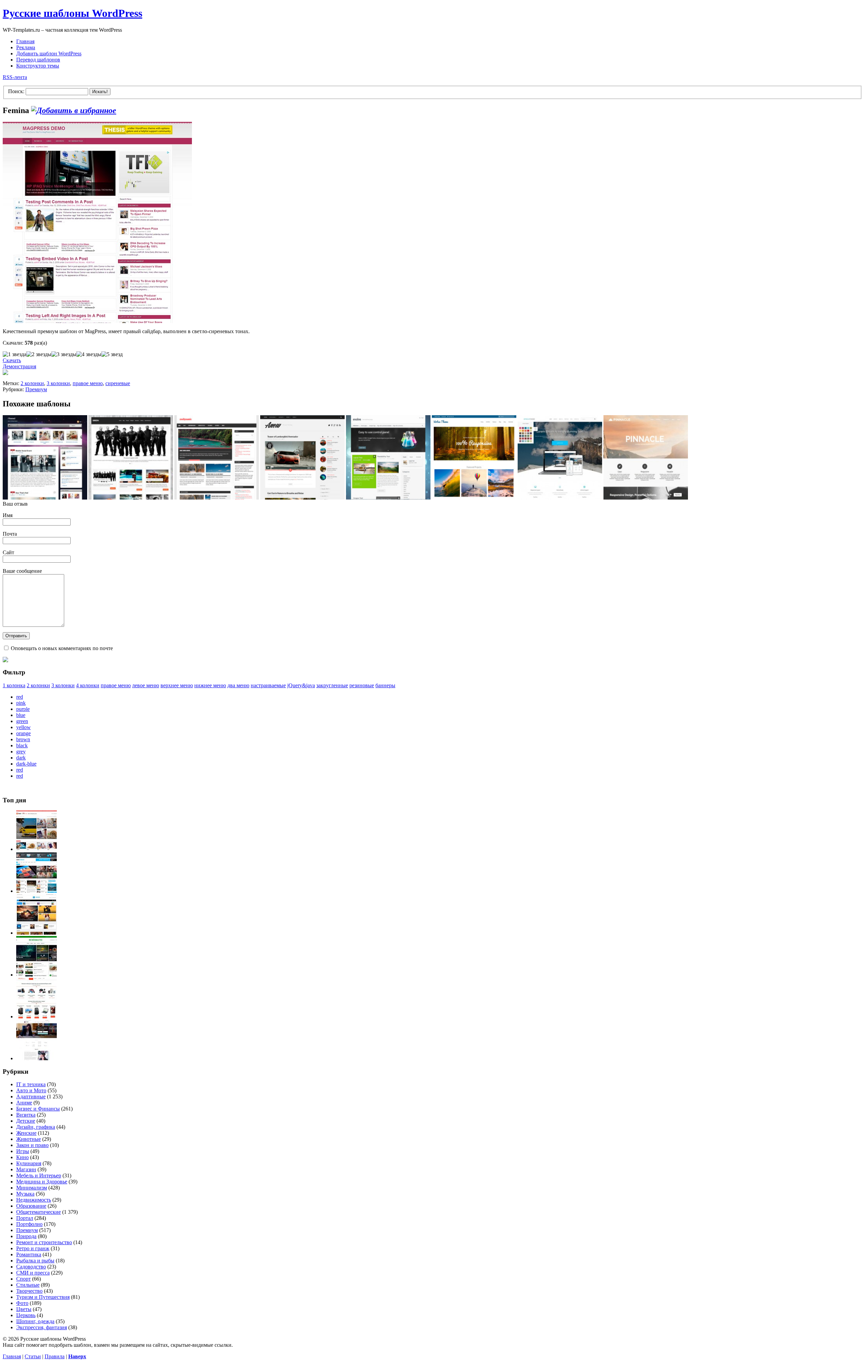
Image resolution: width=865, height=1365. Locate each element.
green (22, 721)
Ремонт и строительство (44, 1242)
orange (23, 733)
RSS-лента (15, 77)
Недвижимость (33, 1200)
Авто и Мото (31, 1090)
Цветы (23, 1309)
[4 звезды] (88, 354)
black (22, 745)
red (19, 697)
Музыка (25, 1194)
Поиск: (16, 91)
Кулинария (28, 1163)
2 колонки (32, 383)
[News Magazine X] (36, 849)
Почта (10, 534)
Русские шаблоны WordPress (72, 13)
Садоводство (31, 1266)
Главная (25, 41)
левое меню (145, 685)
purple (23, 709)
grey (21, 751)
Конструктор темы (37, 66)
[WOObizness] (36, 1016)
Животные (28, 1139)
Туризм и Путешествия (43, 1297)
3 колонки (58, 383)
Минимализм (31, 1187)
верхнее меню (176, 685)
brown (23, 739)
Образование (31, 1206)
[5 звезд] (112, 354)
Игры (22, 1151)
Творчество (29, 1291)
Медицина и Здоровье (41, 1181)
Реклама (25, 47)
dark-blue (26, 764)
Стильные (28, 1285)
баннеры (385, 685)
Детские (25, 1121)
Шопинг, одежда (35, 1321)
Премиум (36, 389)
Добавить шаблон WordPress (48, 53)
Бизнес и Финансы (38, 1109)
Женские (26, 1133)
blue (20, 715)
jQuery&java (301, 685)
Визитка (25, 1115)
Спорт (23, 1279)
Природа (26, 1236)
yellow (23, 727)
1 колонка (14, 685)
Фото (22, 1303)
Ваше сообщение (22, 571)
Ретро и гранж (32, 1248)
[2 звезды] (38, 354)
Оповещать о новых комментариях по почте (62, 648)
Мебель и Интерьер (38, 1175)
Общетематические (38, 1212)
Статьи (33, 1356)
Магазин (26, 1169)
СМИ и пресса (33, 1273)
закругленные (332, 685)
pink (21, 703)
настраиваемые (268, 685)
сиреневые (117, 383)
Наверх (77, 1356)
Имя (8, 515)
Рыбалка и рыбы (35, 1260)
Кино (22, 1157)
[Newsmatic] (36, 975)
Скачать (12, 360)
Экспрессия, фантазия (41, 1327)
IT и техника (31, 1084)
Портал (24, 1218)
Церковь (25, 1315)
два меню (238, 685)
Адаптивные (31, 1096)
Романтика (28, 1254)
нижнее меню (210, 685)
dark (21, 757)
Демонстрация (19, 366)
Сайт (8, 552)
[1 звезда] (14, 354)
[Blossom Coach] (36, 1058)
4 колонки (87, 685)
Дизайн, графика (35, 1127)
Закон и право (32, 1145)
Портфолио (29, 1224)
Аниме (24, 1102)
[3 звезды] (63, 354)
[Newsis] (36, 933)
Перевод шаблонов (38, 59)
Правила (55, 1356)
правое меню (88, 383)
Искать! (100, 91)
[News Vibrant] (36, 891)
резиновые (361, 685)
